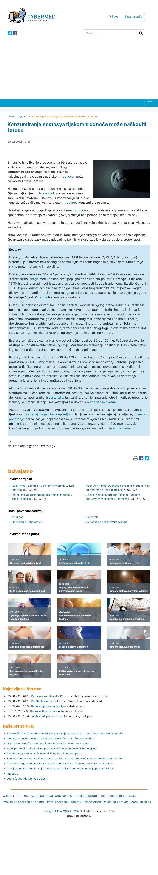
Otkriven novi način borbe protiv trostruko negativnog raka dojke (48, 743)
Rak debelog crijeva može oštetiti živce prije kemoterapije (43, 753)
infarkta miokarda (103, 402)
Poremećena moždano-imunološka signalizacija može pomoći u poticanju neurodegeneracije (65, 733)
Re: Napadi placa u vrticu (47, 716)
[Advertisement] (79, 70)
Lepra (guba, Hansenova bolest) (27, 778)
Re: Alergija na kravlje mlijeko (49, 706)
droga (34, 279)
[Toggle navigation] (149, 103)
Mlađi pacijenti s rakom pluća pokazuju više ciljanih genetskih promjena (51, 748)
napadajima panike (40, 414)
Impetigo (12, 773)
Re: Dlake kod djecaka (45, 696)
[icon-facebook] (14, 33)
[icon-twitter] (10, 33)
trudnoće (67, 176)
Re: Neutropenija (41, 701)
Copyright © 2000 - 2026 (63, 811)
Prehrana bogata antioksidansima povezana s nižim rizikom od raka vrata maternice (60, 763)
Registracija (133, 16)
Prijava (114, 16)
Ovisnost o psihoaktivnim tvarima (106, 521)
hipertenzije (54, 397)
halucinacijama (119, 428)
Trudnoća (17, 516)
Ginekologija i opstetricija (27, 521)
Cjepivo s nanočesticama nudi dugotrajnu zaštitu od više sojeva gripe (50, 738)
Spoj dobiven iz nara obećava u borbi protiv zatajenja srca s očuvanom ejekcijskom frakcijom (65, 758)
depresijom (64, 414)
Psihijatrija (92, 516)
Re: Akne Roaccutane (43, 711)
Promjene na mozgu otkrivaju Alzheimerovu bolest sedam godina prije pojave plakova (60, 768)
